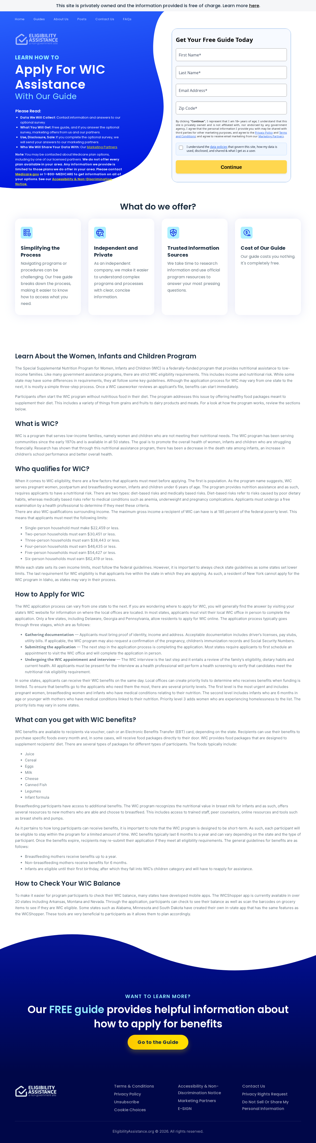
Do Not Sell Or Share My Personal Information (265, 1105)
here (254, 5)
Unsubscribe (126, 1102)
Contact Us (104, 19)
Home (19, 19)
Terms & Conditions (134, 1086)
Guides (39, 19)
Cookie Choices (130, 1110)
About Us (61, 19)
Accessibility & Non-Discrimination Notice (199, 1089)
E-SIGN (185, 1108)
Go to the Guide (158, 1042)
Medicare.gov (27, 174)
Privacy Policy (127, 1094)
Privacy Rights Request (265, 1094)
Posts (81, 19)
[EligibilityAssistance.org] (36, 1091)
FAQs (127, 19)
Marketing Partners (102, 147)
